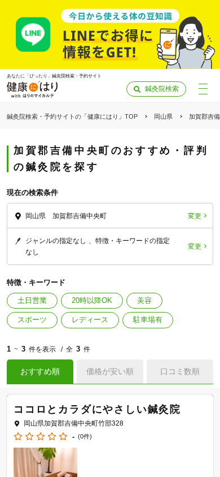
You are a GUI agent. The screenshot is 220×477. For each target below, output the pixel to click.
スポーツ (32, 319)
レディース (90, 319)
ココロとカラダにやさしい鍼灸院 (97, 409)
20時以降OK (92, 300)
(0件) (85, 436)
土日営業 (32, 300)
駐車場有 (147, 319)
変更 (194, 216)
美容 (144, 300)
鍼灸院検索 (162, 89)
